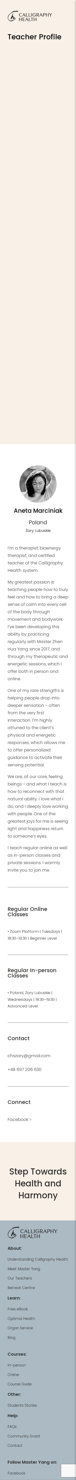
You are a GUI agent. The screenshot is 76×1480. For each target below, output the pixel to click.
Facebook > (19, 1119)
